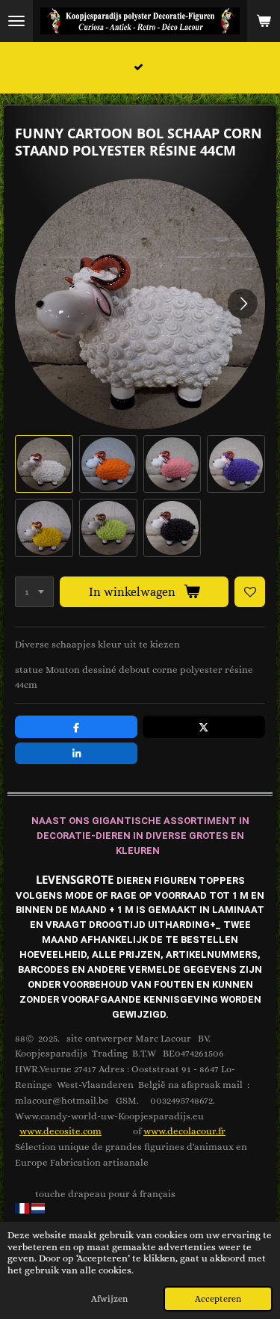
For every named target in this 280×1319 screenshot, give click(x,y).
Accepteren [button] (218, 1299)
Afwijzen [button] (109, 1299)
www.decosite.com (60, 1131)
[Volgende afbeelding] (243, 304)
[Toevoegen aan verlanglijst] (249, 592)
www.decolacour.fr (184, 1131)
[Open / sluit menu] (16, 21)
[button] (44, 464)
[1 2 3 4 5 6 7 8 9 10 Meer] (34, 592)
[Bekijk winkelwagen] (263, 21)
